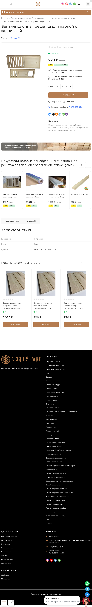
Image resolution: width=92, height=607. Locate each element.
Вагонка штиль (52, 396)
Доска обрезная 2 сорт (55, 365)
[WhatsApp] (63, 114)
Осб (47, 520)
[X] (53, 114)
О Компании (6, 552)
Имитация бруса (53, 408)
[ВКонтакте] (49, 114)
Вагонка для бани (53, 454)
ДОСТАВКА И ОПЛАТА (10, 536)
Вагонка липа (51, 419)
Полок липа (51, 427)
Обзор (4, 38)
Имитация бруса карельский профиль (61, 412)
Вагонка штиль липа (54, 462)
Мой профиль (6, 575)
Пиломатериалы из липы (56, 473)
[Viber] (66, 114)
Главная (4, 18)
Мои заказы (6, 579)
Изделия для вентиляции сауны (61, 18)
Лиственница (51, 469)
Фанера (49, 523)
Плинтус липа (51, 435)
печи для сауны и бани (55, 477)
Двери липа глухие (53, 446)
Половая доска (52, 388)
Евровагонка (51, 400)
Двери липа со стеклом (55, 442)
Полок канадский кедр (55, 500)
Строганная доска (53, 381)
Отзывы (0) (15, 38)
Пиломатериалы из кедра (56, 504)
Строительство (7, 548)
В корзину (15, 324)
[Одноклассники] (56, 114)
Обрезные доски (53, 361)
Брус (48, 373)
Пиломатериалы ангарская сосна (59, 493)
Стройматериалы (53, 485)
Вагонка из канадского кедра (58, 496)
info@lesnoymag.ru (56, 546)
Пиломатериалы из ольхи (56, 489)
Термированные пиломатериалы (59, 481)
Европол (49, 415)
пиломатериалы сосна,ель (56, 516)
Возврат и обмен (8, 559)
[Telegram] (59, 114)
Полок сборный (52, 431)
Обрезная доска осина (55, 369)
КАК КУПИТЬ (6, 540)
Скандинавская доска (55, 392)
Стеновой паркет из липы (56, 458)
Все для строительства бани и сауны (27, 18)
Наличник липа (52, 439)
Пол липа (50, 423)
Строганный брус (53, 385)
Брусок (49, 377)
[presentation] (81, 165)
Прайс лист (5, 544)
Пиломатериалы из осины (64, 130)
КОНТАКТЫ (6, 563)
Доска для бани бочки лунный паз (60, 450)
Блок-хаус (50, 404)
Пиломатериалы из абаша (56, 508)
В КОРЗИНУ (68, 95)
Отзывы (4, 556)
